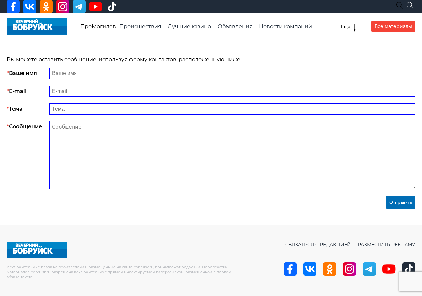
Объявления (235, 26)
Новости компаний (285, 26)
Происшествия (140, 26)
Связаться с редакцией (318, 245)
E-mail (18, 91)
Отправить (400, 202)
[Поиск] (410, 5)
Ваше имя (23, 73)
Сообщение (25, 126)
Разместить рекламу (386, 245)
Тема (16, 109)
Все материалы (393, 26)
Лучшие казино (189, 26)
